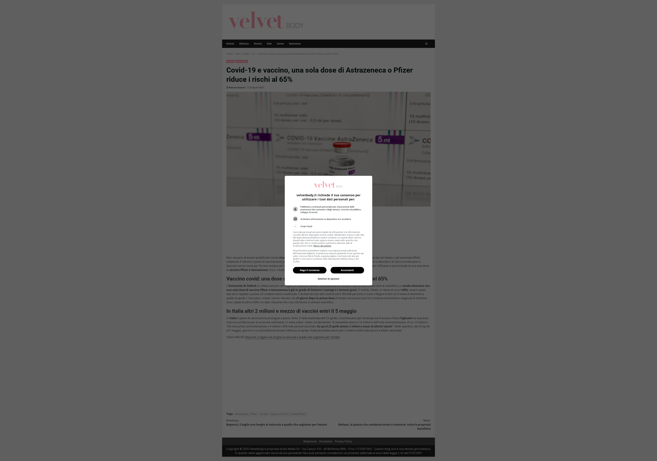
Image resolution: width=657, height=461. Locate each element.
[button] (328, 226)
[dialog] (328, 230)
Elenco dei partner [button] (322, 245)
